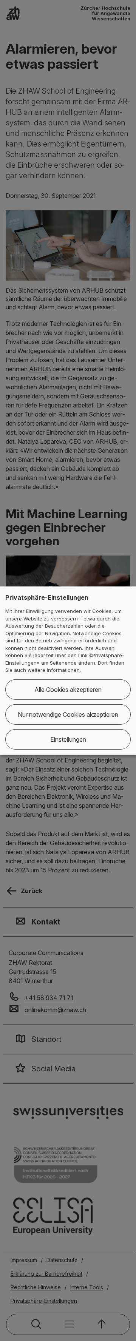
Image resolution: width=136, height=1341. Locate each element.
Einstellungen (68, 739)
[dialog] (68, 670)
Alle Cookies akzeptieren (68, 689)
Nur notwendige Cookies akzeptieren (68, 714)
